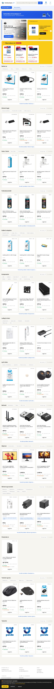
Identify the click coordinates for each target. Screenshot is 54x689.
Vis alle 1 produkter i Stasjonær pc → (27, 573)
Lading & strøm (6, 318)
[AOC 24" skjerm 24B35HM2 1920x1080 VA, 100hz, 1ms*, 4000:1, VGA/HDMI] (10, 464)
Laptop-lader (13, 320)
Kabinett (32, 276)
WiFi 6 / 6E (23, 405)
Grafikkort (9, 276)
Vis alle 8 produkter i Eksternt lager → (27, 146)
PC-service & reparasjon (6, 677)
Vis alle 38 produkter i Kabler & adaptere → (27, 269)
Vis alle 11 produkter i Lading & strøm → (27, 357)
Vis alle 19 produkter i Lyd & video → (27, 400)
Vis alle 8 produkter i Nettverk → (27, 441)
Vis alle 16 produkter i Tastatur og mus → (27, 616)
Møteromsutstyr (23, 364)
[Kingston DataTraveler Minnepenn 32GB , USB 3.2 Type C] (10, 129)
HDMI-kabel (22, 233)
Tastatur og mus (6, 578)
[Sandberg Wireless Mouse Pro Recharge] (44, 598)
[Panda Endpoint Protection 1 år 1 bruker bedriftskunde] (10, 639)
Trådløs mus (21, 580)
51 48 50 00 (21, 669)
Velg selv (20, 686)
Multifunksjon (12, 491)
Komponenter (5, 274)
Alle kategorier (6, 7)
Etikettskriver (12, 489)
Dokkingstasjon (5, 68)
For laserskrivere (29, 489)
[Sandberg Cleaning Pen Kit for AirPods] (10, 383)
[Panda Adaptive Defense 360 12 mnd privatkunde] (44, 639)
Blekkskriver (4, 489)
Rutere (17, 405)
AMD (3, 276)
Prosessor (15, 278)
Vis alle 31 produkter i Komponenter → (27, 313)
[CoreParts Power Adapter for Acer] (44, 340)
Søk (40, 2)
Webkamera (31, 364)
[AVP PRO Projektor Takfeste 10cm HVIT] (27, 169)
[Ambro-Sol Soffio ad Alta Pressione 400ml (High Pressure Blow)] (27, 209)
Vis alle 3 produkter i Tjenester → (27, 655)
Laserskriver (4, 491)
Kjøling (4, 278)
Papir (18, 491)
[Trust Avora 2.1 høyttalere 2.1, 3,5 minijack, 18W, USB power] (27, 383)
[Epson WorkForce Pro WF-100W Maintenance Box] (10, 513)
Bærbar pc (4, 66)
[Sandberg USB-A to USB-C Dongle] (10, 253)
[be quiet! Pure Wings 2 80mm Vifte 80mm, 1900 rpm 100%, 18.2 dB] (27, 297)
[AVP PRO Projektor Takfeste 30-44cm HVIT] (44, 169)
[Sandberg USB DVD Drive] (44, 86)
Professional (24, 68)
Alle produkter (17, 7)
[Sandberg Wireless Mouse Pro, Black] (27, 598)
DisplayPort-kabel (5, 233)
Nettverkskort (11, 405)
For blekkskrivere (20, 489)
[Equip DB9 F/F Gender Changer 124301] (44, 253)
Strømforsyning (27, 278)
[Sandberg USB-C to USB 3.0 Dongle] (27, 253)
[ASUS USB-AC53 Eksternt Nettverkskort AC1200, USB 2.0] (27, 423)
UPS (11, 322)
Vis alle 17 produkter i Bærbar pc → (27, 103)
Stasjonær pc (5, 537)
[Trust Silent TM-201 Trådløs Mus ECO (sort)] (10, 598)
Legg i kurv (10, 99)
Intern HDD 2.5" (16, 276)
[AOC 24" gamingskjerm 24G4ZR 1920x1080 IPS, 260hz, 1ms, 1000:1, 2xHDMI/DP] (44, 464)
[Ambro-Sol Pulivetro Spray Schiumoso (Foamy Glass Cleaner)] (10, 209)
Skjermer (4, 446)
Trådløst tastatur (29, 580)
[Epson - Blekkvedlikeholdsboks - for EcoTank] (44, 513)
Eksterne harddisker (6, 110)
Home (12, 68)
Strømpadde (27, 320)
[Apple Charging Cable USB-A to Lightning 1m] (10, 340)
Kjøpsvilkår (21, 677)
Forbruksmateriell (6, 191)
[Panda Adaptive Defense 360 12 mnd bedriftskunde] (27, 639)
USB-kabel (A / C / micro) (16, 235)
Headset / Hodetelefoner (7, 364)
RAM (21, 278)
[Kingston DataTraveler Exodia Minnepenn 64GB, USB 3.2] (27, 129)
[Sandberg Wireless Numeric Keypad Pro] (10, 86)
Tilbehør (31, 68)
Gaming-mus (5, 580)
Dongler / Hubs (15, 233)
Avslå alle (12, 686)
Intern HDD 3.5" (25, 276)
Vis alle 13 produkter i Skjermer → (27, 482)
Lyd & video (5, 362)
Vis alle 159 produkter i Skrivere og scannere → (27, 532)
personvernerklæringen (20, 683)
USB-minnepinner (27, 110)
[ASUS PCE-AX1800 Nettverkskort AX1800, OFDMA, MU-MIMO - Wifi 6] (10, 423)
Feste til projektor (21, 151)
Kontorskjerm (19, 446)
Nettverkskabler (5, 235)
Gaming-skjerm (11, 446)
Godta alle (5, 686)
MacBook (18, 68)
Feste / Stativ (5, 151)
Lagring (9, 278)
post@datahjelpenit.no (23, 671)
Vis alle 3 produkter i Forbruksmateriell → (27, 225)
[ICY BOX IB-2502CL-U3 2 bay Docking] (27, 86)
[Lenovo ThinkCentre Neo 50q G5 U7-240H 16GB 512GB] (10, 555)
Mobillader (20, 320)
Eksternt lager (5, 108)
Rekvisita (24, 491)
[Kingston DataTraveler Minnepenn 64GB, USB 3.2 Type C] (44, 129)
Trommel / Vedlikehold (6, 493)
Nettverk (4, 405)
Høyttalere (16, 364)
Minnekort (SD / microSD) (17, 110)
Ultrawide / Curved (28, 446)
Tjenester (4, 621)
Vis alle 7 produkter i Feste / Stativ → (27, 186)
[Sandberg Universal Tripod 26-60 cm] (10, 169)
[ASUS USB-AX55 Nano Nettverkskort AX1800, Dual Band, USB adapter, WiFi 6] (44, 423)
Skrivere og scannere (7, 486)
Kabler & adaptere (7, 230)
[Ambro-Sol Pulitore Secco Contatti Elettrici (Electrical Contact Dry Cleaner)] (44, 209)
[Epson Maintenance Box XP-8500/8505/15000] (27, 513)
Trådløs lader (5, 322)
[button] (14, 30)
